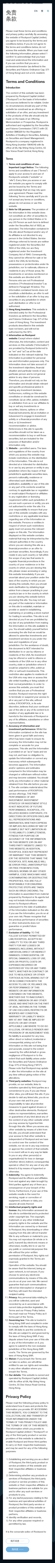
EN (35, 11)
